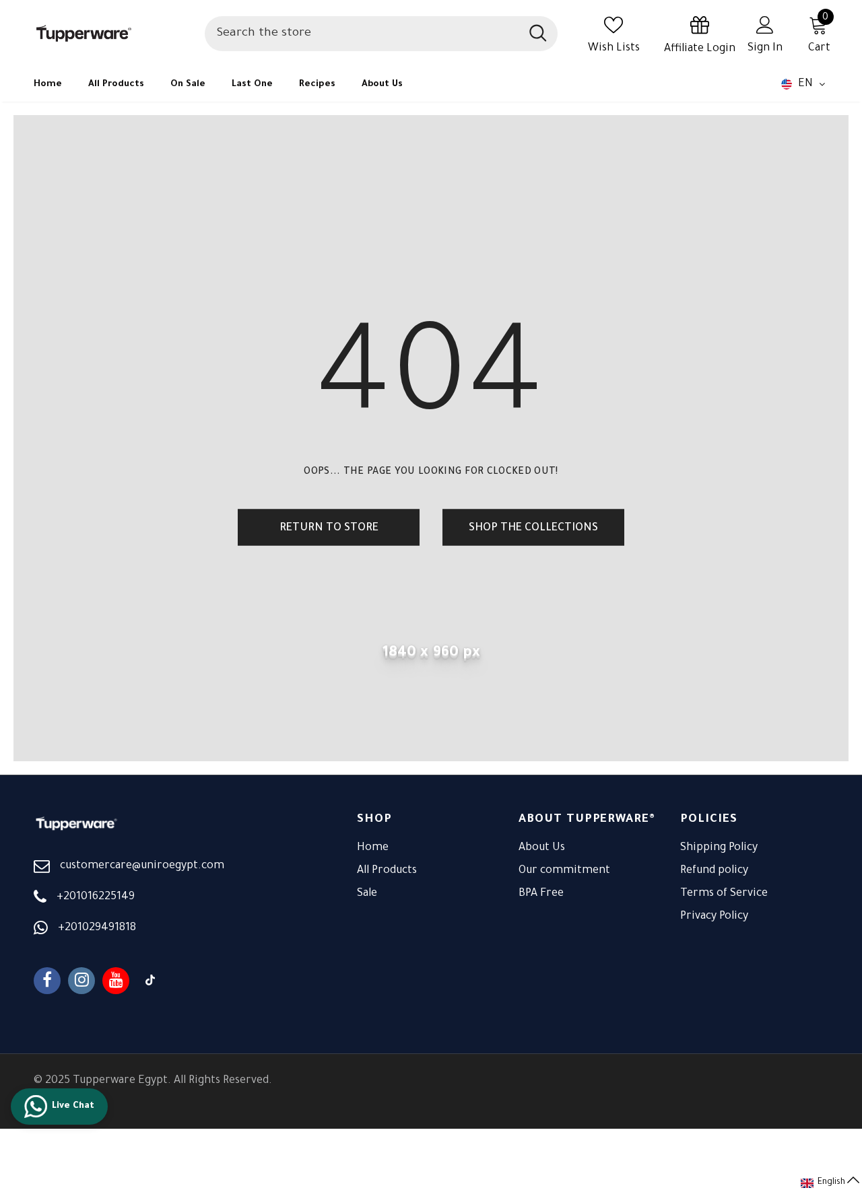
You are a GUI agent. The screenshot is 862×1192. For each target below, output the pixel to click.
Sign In (765, 48)
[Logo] (112, 33)
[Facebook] (47, 980)
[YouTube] (115, 980)
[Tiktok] (150, 980)
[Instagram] (81, 980)
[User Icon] (765, 24)
